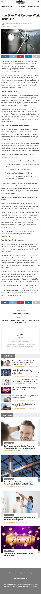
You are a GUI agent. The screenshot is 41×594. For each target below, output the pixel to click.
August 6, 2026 (31, 400)
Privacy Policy (28, 573)
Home (3, 12)
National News (33, 7)
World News (9, 12)
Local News (20, 7)
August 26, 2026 (31, 366)
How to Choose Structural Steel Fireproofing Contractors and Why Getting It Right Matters (25, 372)
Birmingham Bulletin (13, 23)
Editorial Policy (18, 573)
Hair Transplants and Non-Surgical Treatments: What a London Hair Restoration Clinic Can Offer (23, 362)
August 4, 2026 (31, 408)
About (10, 573)
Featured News (7, 7)
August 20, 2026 (31, 392)
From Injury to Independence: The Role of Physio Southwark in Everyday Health (25, 380)
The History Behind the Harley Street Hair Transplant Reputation (25, 397)
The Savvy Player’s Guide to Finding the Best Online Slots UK (24, 388)
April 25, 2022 (27, 23)
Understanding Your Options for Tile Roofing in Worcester (23, 405)
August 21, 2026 (31, 376)
